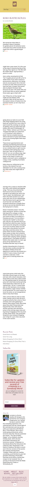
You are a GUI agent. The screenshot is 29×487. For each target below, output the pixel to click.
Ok (15, 484)
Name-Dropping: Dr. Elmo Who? (12, 339)
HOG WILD (6, 344)
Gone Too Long (7, 337)
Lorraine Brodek (9, 21)
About (14, 472)
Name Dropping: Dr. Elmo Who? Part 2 (14, 341)
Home (6, 472)
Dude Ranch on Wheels (10, 334)
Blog (21, 472)
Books (7, 473)
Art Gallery (17, 473)
